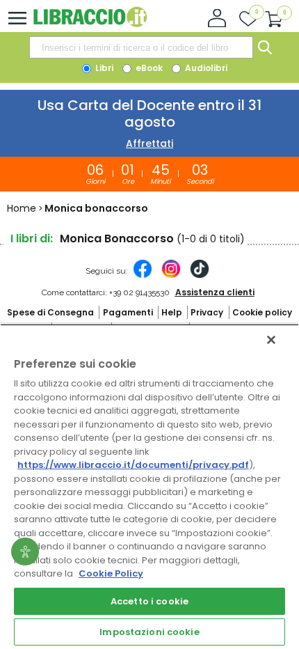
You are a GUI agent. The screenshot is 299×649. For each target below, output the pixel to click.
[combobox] (141, 47)
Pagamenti (128, 312)
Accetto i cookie (149, 601)
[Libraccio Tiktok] (199, 276)
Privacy (207, 312)
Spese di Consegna (50, 312)
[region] (149, 486)
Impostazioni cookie (149, 632)
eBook (148, 68)
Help (171, 312)
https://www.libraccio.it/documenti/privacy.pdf (133, 464)
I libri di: (31, 238)
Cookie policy (262, 312)
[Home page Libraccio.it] (90, 24)
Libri (103, 68)
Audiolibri (205, 68)
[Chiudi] (271, 340)
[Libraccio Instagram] (171, 276)
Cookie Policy (111, 573)
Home (21, 208)
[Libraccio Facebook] (142, 276)
